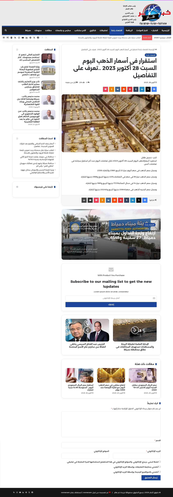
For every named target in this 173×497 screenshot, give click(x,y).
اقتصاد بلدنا (116, 30)
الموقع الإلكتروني (101, 451)
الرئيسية (165, 30)
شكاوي (93, 30)
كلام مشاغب (80, 30)
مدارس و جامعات (63, 30)
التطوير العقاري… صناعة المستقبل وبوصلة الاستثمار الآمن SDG (129, 235)
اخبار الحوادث (142, 30)
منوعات (38, 30)
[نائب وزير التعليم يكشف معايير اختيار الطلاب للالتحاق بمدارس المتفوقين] (48, 85)
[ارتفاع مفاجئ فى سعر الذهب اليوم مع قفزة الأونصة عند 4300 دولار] (111, 375)
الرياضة (129, 30)
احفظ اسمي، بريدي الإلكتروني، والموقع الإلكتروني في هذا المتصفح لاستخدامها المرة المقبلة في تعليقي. (112, 462)
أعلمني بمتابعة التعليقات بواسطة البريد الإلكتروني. (135, 467)
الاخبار (155, 30)
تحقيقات (104, 30)
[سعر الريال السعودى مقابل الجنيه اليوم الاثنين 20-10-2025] (143, 375)
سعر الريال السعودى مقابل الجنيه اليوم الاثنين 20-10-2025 (144, 387)
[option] (111, 234)
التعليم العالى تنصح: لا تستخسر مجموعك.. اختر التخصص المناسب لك (29, 57)
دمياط (28, 30)
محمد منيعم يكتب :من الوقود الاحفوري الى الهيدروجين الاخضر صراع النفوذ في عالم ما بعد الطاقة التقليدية (29, 116)
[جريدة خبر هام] (145, 15)
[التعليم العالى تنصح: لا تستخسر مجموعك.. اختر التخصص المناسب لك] (48, 58)
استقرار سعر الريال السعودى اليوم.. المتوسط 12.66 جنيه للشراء (80, 387)
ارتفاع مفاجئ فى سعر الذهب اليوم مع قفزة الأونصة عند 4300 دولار (112, 387)
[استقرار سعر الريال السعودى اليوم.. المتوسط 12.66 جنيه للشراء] (79, 375)
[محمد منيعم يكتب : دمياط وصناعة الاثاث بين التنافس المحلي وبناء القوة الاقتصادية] (48, 100)
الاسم (158, 440)
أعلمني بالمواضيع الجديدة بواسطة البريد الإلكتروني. (135, 472)
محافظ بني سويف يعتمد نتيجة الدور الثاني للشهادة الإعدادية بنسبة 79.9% (111, 38)
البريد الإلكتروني (153, 451)
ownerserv (65, 492)
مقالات (48, 30)
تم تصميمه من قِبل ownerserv (95, 492)
